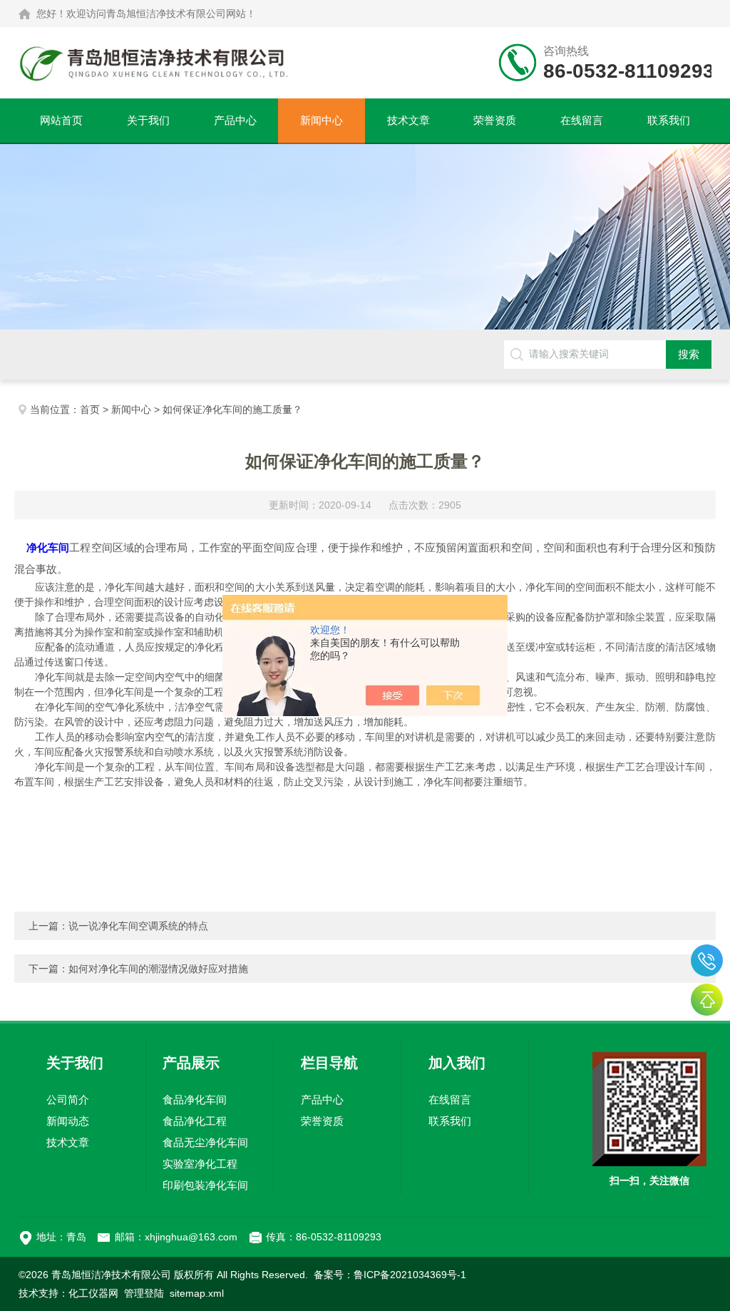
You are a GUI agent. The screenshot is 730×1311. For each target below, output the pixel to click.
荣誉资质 (494, 120)
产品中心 (235, 120)
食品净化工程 (195, 1121)
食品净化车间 (195, 1099)
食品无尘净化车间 (205, 1142)
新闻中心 (321, 120)
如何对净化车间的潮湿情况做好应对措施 (158, 968)
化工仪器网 (93, 1293)
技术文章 (408, 120)
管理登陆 (144, 1293)
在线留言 (581, 120)
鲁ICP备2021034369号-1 (410, 1274)
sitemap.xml (197, 1293)
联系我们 (668, 120)
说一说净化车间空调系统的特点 (138, 926)
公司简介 (67, 1099)
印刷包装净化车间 (205, 1185)
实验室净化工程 (200, 1164)
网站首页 (61, 120)
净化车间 (47, 547)
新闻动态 (67, 1121)
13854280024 (707, 960)
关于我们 (148, 120)
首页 (90, 409)
